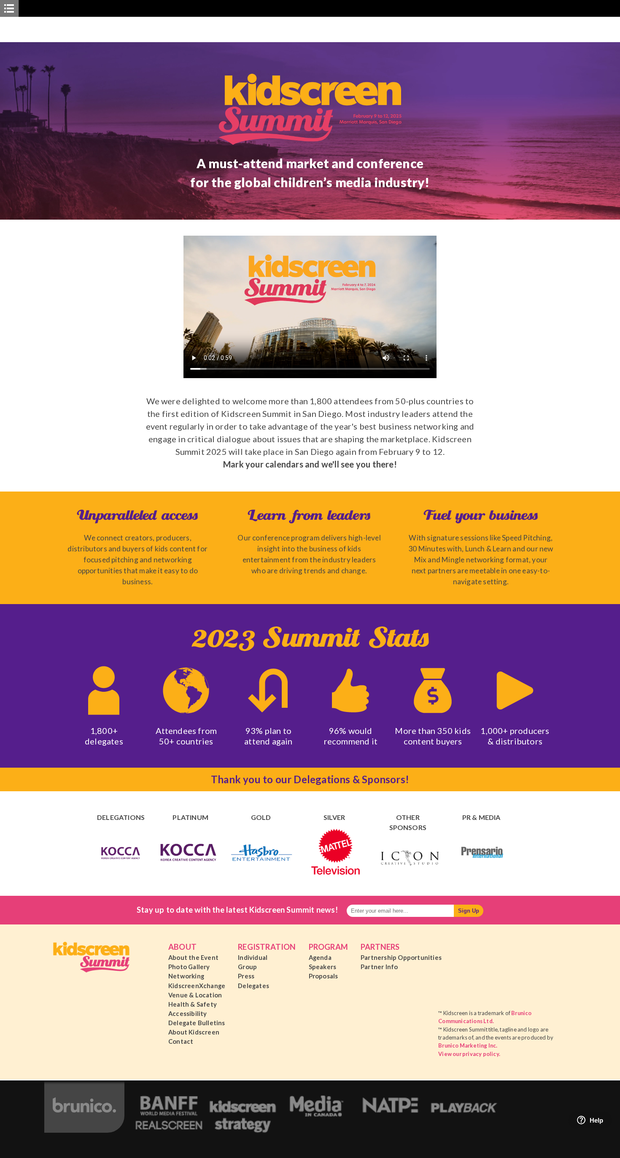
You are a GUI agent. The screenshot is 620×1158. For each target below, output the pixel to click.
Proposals (323, 976)
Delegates (253, 985)
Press (246, 976)
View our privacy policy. (469, 1054)
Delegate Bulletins (196, 1022)
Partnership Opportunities (401, 957)
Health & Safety (192, 1004)
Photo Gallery (189, 966)
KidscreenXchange (196, 985)
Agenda (320, 957)
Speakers (323, 966)
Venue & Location (195, 995)
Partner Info (379, 966)
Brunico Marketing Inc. (467, 1045)
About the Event (193, 957)
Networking (186, 976)
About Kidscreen (193, 1032)
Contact (180, 1041)
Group (247, 966)
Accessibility (187, 1013)
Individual (252, 957)
